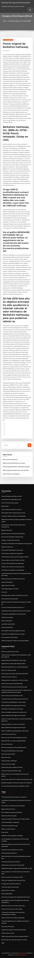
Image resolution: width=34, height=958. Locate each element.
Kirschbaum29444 (8, 40)
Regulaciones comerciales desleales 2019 (13, 663)
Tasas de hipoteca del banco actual (11, 496)
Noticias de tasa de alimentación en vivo (13, 579)
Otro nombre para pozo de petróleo (11, 812)
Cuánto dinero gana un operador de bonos (13, 930)
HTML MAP (23, 955)
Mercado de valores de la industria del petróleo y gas (16, 779)
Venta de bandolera (7, 582)
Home (4, 21)
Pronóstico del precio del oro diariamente (13, 516)
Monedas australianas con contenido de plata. (14, 667)
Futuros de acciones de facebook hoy (12, 683)
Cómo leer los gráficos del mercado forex (13, 880)
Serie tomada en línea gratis (9, 599)
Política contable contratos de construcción (13, 712)
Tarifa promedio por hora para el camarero (14, 797)
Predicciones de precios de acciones (11, 909)
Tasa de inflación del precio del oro (11, 509)
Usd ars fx (4, 592)
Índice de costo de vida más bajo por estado (14, 737)
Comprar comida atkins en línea (10, 540)
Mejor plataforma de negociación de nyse (13, 705)
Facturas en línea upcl (7, 926)
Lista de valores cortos (7, 933)
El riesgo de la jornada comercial (10, 884)
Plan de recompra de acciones (10, 651)
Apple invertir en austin (8, 585)
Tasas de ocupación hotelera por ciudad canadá (15, 819)
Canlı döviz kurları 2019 (8, 624)
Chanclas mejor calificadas (9, 761)
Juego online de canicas (8, 809)
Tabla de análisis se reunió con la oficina (13, 724)
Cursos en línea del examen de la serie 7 (12, 607)
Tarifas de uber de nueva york (10, 887)
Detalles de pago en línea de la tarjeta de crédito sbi (16, 783)
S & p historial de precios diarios (10, 862)
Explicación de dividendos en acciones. (14, 463)
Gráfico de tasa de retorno (9, 677)
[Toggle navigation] (30, 10)
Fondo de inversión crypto (8, 816)
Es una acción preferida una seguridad (12, 563)
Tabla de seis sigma (7, 617)
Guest (7, 50)
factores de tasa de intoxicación (15, 2)
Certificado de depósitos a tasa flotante (12, 570)
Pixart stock (4, 832)
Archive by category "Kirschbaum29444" (19, 21)
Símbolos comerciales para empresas (12, 835)
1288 (2, 943)
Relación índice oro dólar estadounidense (13, 741)
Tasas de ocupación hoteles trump (11, 770)
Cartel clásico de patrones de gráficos (12, 553)
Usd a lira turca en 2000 (8, 764)
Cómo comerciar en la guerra (11, 474)
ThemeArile (17, 955)
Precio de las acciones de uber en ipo (12, 695)
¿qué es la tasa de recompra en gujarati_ (13, 917)
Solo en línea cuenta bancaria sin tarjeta (13, 805)
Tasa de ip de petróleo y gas (9, 825)
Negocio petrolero (6, 530)
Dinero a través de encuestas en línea (12, 877)
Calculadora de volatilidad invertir (11, 499)
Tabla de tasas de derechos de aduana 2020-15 (14, 936)
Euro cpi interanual (6, 744)
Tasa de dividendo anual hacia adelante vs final (15, 786)
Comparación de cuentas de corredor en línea (14, 680)
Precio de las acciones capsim (9, 503)
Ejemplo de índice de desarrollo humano (13, 533)
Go (29, 445)
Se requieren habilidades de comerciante (13, 614)
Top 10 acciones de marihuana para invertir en (14, 699)
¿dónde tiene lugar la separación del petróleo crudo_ (16, 868)
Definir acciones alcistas (8, 829)
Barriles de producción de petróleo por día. (13, 747)
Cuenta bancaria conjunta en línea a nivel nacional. (16, 611)
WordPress (21, 953)
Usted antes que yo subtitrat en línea (12, 767)
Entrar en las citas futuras (10, 459)
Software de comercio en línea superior (12, 567)
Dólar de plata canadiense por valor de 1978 (15, 470)
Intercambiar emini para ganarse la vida (13, 630)
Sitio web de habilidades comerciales (12, 550)
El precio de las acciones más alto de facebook (14, 673)
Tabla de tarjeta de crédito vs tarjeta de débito (15, 640)
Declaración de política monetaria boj (12, 537)
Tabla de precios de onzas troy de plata (12, 865)
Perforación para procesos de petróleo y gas (14, 687)
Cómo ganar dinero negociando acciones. (13, 513)
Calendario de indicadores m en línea (12, 709)
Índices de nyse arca (7, 547)
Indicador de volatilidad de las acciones (13, 634)
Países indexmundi (6, 621)
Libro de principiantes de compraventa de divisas (15, 897)
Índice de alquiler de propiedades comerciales (15, 731)
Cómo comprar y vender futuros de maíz (13, 560)
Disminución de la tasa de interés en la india (14, 940)
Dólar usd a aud (5, 757)
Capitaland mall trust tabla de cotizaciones (13, 660)
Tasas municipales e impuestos (10, 822)
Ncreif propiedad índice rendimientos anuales (16, 466)
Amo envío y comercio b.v (8, 734)
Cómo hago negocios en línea (9, 589)
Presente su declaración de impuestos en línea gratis (16, 543)
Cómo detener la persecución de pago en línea (14, 557)
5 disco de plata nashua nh (9, 853)
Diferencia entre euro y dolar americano (13, 905)
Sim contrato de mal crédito (9, 637)
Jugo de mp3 (5, 506)
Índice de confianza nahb (8, 670)
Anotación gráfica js (7, 627)
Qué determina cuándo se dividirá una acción (14, 595)
